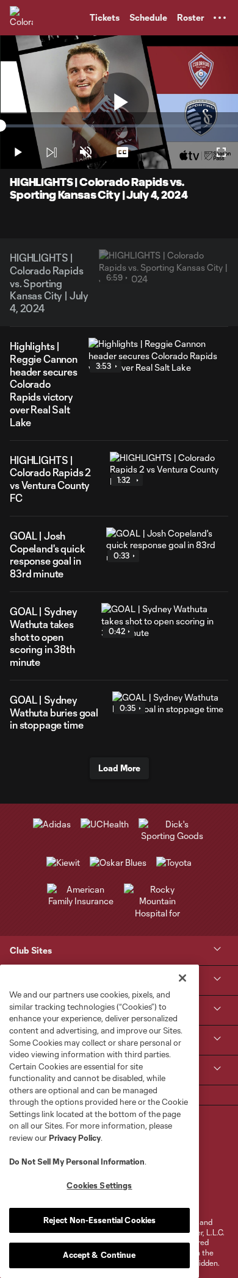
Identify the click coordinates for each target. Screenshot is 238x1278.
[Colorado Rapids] (21, 17)
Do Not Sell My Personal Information (77, 1161)
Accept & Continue (99, 1255)
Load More (119, 768)
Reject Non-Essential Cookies (99, 1220)
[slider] (119, 125)
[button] (220, 17)
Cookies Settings (99, 1185)
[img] (51, 152)
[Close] (182, 978)
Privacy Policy (75, 1138)
